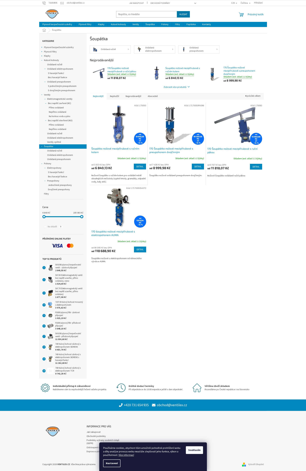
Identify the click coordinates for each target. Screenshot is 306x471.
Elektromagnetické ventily (59, 99)
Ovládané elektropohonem (60, 69)
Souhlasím (194, 450)
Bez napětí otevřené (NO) (60, 120)
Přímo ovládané (56, 107)
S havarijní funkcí (56, 73)
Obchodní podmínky (160, 3)
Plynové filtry (50, 51)
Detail (139, 166)
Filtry (46, 193)
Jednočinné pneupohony (60, 185)
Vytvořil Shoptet (256, 464)
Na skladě (54, 226)
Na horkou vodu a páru (59, 116)
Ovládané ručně (54, 64)
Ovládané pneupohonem (59, 81)
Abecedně (153, 96)
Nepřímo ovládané (57, 112)
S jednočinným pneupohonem (62, 86)
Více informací (126, 455)
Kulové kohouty (51, 60)
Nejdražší (114, 96)
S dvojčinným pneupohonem (61, 90)
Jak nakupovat (136, 3)
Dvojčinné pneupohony (59, 189)
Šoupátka (48, 146)
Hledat (183, 14)
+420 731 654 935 (136, 405)
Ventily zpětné (54, 142)
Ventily (47, 94)
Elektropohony (54, 168)
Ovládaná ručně (54, 150)
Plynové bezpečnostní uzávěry (59, 47)
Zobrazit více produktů (175, 87)
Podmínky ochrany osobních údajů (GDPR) (103, 442)
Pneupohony (53, 180)
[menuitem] (57, 24)
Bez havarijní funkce (57, 77)
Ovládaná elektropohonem (60, 155)
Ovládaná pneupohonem (59, 159)
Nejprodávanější (133, 96)
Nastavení (112, 463)
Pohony (47, 163)
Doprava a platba (95, 451)
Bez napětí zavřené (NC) (59, 103)
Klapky (47, 56)
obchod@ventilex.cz (172, 405)
